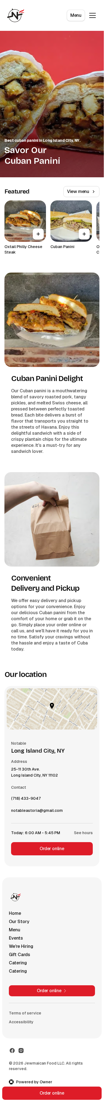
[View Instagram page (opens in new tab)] (21, 1050)
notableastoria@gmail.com (37, 812)
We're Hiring (21, 946)
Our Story (19, 921)
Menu (75, 15)
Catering (18, 963)
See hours (83, 832)
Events (16, 938)
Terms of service (25, 1013)
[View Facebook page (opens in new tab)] (12, 1050)
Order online (52, 848)
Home (15, 913)
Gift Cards (19, 954)
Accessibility (21, 1021)
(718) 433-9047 (26, 800)
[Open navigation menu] (92, 15)
